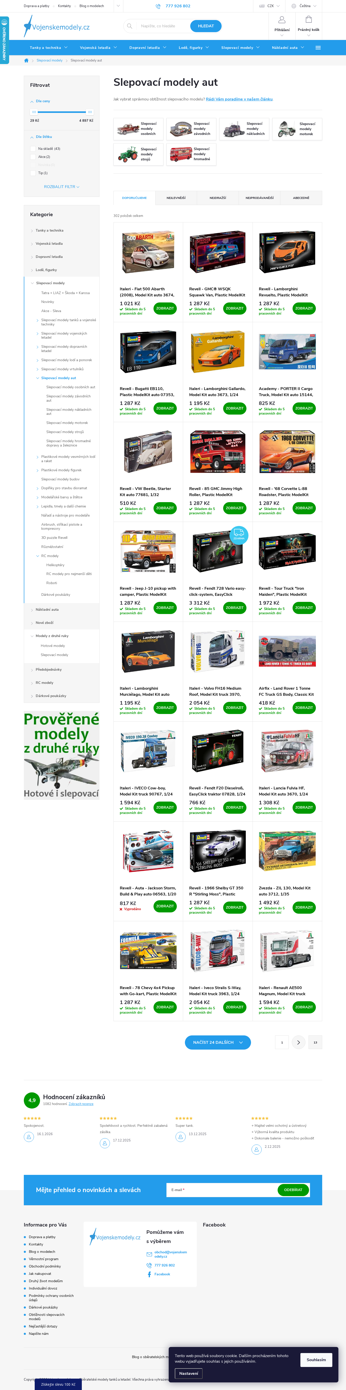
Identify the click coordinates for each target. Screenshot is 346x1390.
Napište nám (39, 1333)
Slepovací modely (50, 283)
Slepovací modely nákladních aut (68, 411)
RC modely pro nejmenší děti (69, 573)
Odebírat (293, 1190)
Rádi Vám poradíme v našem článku (239, 99)
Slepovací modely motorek (67, 422)
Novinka (46, 165)
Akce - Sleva (51, 311)
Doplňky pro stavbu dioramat (64, 488)
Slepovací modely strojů (65, 432)
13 (315, 1042)
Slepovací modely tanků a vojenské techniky (68, 322)
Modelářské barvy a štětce (61, 497)
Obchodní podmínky (45, 1266)
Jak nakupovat (40, 1273)
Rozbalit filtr (59, 187)
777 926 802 (165, 1265)
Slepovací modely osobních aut (70, 387)
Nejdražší (218, 198)
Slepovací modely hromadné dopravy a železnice (68, 443)
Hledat (206, 26)
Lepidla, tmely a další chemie (63, 506)
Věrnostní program (44, 1259)
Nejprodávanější (260, 198)
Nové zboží (44, 622)
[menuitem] (49, 48)
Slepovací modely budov (60, 479)
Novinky (47, 301)
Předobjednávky (49, 669)
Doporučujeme (134, 198)
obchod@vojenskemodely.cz (171, 1254)
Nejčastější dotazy (43, 1326)
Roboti (51, 583)
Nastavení (188, 1373)
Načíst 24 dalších (214, 1042)
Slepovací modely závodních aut (68, 398)
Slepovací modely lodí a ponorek (66, 360)
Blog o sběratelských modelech (156, 1357)
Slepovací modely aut (58, 378)
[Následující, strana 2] (298, 1042)
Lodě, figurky (46, 270)
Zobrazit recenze (81, 1104)
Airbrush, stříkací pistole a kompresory (61, 526)
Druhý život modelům (46, 1281)
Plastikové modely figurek (61, 470)
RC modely (50, 556)
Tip (42, 173)
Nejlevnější (176, 198)
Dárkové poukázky (55, 594)
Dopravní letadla (49, 256)
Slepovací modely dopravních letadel (64, 348)
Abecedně (301, 198)
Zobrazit (165, 308)
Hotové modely (53, 645)
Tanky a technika (50, 230)
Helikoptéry (55, 565)
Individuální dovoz (43, 1288)
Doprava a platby (36, 6)
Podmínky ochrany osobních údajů (51, 1297)
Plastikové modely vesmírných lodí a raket (68, 458)
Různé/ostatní (52, 546)
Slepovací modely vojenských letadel (64, 335)
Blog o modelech (92, 6)
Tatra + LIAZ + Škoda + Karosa (65, 293)
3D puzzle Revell (54, 537)
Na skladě (48, 149)
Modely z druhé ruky (52, 635)
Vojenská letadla (49, 243)
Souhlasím (316, 1360)
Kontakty (64, 6)
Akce (43, 157)
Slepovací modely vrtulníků (62, 369)
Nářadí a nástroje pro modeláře (65, 515)
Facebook (162, 1274)
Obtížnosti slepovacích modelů (47, 1316)
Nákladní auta (47, 609)
